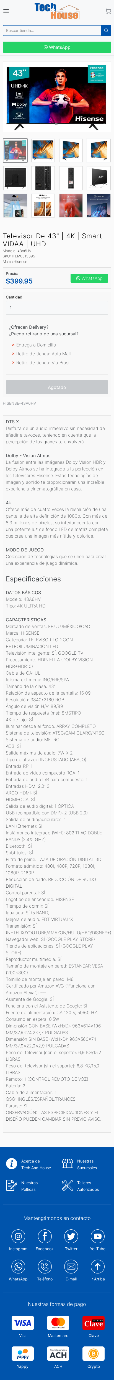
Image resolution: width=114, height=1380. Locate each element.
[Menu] (13, 11)
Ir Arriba (97, 1279)
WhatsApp (59, 47)
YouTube (97, 1248)
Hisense (20, 261)
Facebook (45, 1248)
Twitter (71, 1248)
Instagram (18, 1248)
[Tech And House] (57, 11)
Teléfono (45, 1279)
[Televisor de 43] (57, 97)
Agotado (57, 387)
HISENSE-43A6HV (19, 403)
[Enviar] (106, 30)
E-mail (71, 1279)
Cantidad (14, 297)
